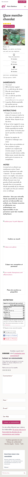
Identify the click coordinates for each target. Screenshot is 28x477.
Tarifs (21, 444)
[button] (4, 23)
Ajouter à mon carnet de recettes (13, 328)
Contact (17, 444)
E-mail (5, 408)
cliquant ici (7, 324)
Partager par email (10, 332)
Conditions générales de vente (14, 440)
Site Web (6, 416)
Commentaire (8, 376)
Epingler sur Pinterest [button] (11, 338)
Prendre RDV (22, 1)
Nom (5, 400)
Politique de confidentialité (14, 442)
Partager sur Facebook (11, 335)
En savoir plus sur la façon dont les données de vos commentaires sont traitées (14, 432)
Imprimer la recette (9, 26)
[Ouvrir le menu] (25, 6)
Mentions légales (9, 444)
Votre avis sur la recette (10, 367)
